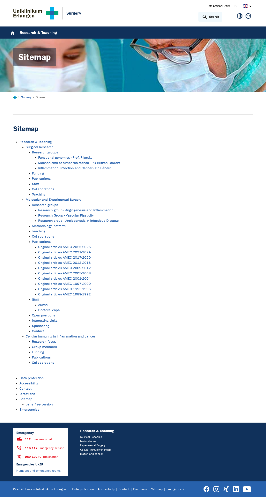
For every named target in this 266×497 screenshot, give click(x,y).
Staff (35, 184)
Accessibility (28, 383)
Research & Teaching (35, 142)
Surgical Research (40, 147)
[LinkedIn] (236, 489)
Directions (27, 394)
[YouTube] (247, 489)
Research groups (45, 152)
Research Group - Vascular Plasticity (66, 215)
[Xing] (226, 489)
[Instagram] (216, 489)
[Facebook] (206, 489)
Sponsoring (40, 326)
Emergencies (29, 410)
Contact (38, 331)
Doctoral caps (49, 310)
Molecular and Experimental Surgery (53, 200)
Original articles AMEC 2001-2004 (64, 279)
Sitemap (25, 399)
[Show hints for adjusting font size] (248, 16)
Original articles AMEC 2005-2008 (64, 273)
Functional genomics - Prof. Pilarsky (65, 158)
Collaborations (43, 189)
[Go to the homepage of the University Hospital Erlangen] (35, 13)
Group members (44, 347)
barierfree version (39, 404)
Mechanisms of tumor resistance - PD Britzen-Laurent (79, 163)
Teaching (38, 194)
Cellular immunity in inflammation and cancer (60, 336)
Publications (41, 179)
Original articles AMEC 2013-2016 (64, 263)
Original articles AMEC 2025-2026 (64, 247)
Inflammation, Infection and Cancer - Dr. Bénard (74, 168)
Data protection (31, 378)
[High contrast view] (239, 16)
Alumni (43, 305)
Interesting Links (44, 321)
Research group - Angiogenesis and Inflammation (76, 210)
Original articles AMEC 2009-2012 (64, 268)
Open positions (43, 315)
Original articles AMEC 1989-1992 (64, 294)
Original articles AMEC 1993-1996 (64, 289)
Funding (38, 173)
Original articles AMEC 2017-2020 (64, 258)
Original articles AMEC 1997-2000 (64, 284)
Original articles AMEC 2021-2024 (64, 252)
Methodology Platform (49, 226)
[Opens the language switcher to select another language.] (245, 6)
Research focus (44, 342)
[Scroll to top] (258, 489)
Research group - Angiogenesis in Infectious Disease (78, 221)
